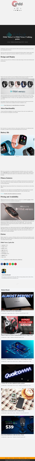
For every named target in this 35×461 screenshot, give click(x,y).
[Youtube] (17, 10)
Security (16, 361)
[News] (21, 10)
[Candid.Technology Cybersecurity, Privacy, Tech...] (17, 4)
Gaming (11, 313)
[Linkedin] (19, 10)
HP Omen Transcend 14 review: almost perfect (11, 311)
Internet (14, 361)
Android (8, 385)
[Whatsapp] (13, 264)
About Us (6, 458)
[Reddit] (10, 264)
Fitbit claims (5, 172)
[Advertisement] (17, 18)
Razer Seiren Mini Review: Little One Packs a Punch (12, 435)
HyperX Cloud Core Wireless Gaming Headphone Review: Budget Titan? (17, 335)
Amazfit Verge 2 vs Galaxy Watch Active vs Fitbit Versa (13, 259)
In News (11, 361)
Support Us (28, 458)
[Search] (20, 8)
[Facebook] (14, 10)
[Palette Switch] (14, 8)
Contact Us (11, 458)
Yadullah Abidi (4, 313)
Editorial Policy (16, 458)
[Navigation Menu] (17, 8)
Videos (14, 313)
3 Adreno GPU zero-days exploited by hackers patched (13, 383)
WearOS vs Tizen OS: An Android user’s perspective (12, 193)
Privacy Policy (22, 458)
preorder (28, 199)
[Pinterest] (15, 264)
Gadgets (8, 313)
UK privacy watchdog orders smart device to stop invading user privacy (16, 359)
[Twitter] (15, 10)
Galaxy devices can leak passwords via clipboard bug (12, 410)
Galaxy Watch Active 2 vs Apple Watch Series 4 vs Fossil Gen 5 (14, 105)
